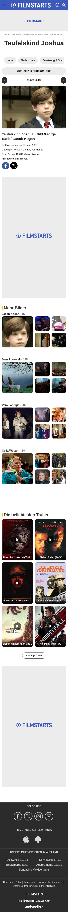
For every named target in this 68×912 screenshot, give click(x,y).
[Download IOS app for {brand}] (28, 839)
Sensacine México (30, 869)
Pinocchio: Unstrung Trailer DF (18, 557)
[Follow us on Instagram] (39, 816)
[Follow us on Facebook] (18, 816)
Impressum (29, 882)
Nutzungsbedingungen (50, 882)
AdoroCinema (44, 864)
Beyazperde (13, 864)
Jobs (18, 882)
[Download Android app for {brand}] (39, 839)
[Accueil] (31, 5)
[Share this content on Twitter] (14, 165)
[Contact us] (49, 816)
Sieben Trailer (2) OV (51, 557)
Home (6, 34)
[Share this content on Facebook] (5, 165)
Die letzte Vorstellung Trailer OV (51, 600)
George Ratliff (15, 154)
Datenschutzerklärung (24, 886)
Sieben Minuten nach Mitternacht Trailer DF (18, 644)
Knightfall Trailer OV (50, 644)
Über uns (8, 882)
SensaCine (46, 859)
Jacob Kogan (31, 154)
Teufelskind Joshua (32, 34)
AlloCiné (12, 859)
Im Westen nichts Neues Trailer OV (18, 600)
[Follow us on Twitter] (29, 816)
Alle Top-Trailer (34, 655)
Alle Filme (16, 34)
